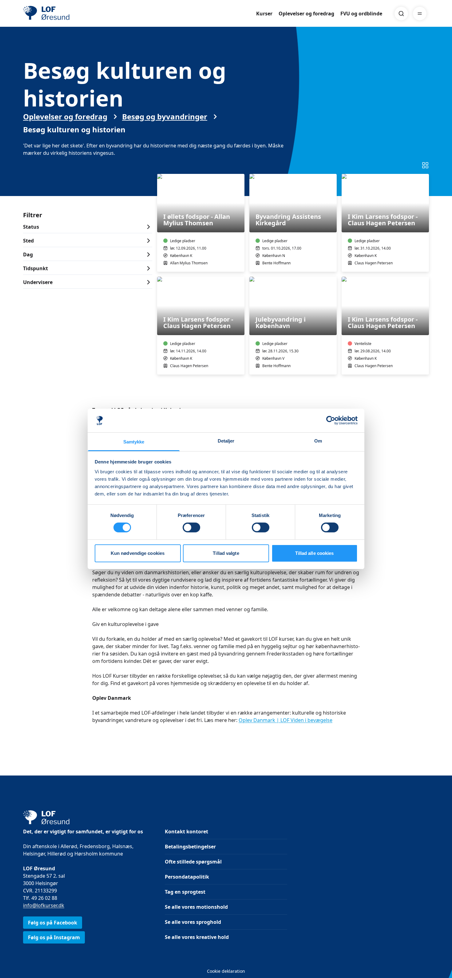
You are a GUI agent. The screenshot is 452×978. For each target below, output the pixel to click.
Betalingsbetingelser (190, 846)
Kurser (264, 13)
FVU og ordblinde (361, 13)
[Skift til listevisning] (425, 165)
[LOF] (68, 14)
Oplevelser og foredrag (306, 13)
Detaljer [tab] (226, 440)
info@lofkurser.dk (43, 905)
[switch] (191, 527)
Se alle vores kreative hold (197, 937)
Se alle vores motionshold (196, 907)
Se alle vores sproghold (193, 922)
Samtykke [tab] (134, 441)
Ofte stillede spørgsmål (193, 861)
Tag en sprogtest (185, 891)
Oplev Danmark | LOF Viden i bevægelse (285, 720)
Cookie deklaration (226, 971)
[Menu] (419, 13)
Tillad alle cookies (314, 553)
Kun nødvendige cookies (138, 553)
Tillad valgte (226, 553)
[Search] (401, 13)
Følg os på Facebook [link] (52, 922)
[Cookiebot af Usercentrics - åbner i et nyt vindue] (331, 420)
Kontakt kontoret (186, 831)
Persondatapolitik (187, 876)
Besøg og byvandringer (164, 117)
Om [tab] (318, 440)
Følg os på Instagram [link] (54, 937)
